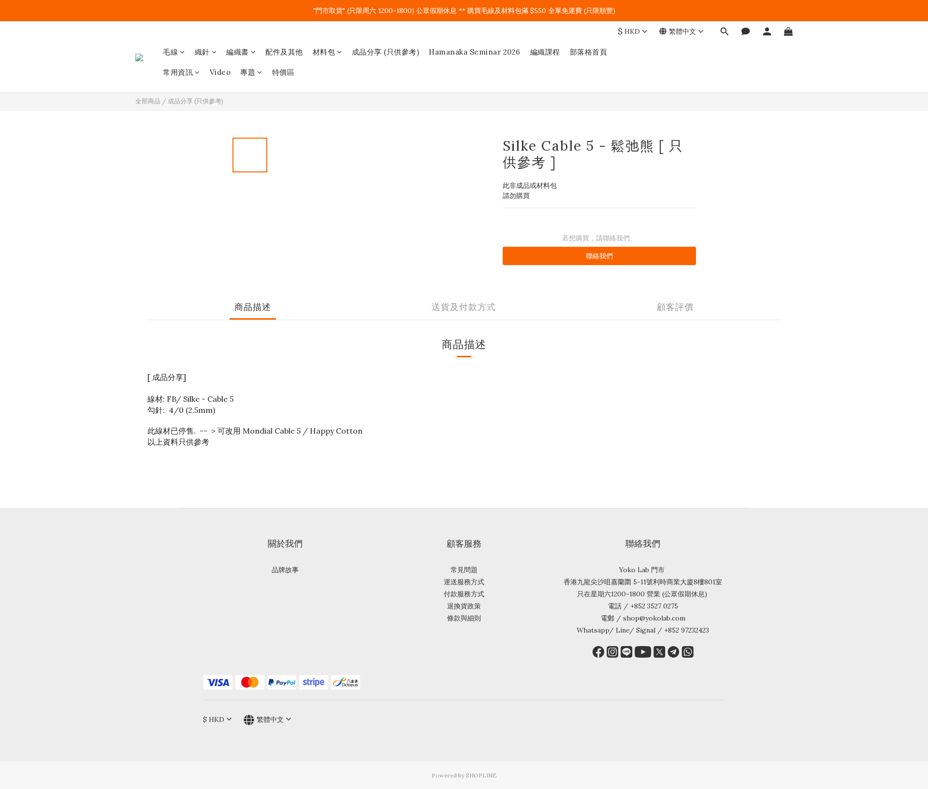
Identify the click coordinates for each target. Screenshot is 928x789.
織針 (202, 51)
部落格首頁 (589, 51)
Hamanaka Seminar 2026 (475, 51)
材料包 (324, 51)
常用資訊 (178, 72)
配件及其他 (284, 51)
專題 (247, 72)
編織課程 (545, 51)
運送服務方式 (464, 582)
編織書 (237, 51)
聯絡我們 (599, 256)
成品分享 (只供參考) (386, 51)
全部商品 (147, 101)
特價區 (283, 72)
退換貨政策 (464, 606)
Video (220, 72)
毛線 (170, 51)
